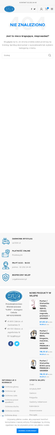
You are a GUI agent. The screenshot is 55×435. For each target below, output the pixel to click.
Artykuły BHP (35, 389)
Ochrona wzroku (12, 411)
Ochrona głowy (12, 387)
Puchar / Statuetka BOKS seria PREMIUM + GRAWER (45, 366)
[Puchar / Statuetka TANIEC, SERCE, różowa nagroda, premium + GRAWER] (33, 313)
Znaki (31, 385)
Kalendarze (34, 406)
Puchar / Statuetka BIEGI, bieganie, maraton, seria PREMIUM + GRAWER (45, 339)
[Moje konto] (41, 9)
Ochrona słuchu (12, 407)
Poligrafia (33, 398)
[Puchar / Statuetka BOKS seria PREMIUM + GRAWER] (33, 369)
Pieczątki (33, 415)
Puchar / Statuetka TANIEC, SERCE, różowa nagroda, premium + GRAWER (45, 309)
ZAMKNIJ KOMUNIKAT (27, 431)
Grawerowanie (35, 411)
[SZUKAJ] (49, 55)
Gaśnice (32, 393)
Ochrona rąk (10, 391)
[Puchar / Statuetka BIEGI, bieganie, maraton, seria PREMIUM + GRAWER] (33, 343)
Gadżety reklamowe (38, 402)
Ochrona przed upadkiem (11, 401)
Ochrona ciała (11, 396)
